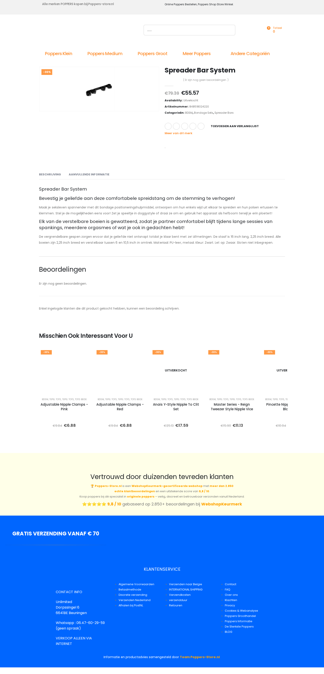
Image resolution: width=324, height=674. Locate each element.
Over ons (231, 595)
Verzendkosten (180, 595)
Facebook (168, 126)
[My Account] (247, 30)
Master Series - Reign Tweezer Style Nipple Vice (232, 406)
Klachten (231, 600)
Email (201, 126)
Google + (192, 126)
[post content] (64, 370)
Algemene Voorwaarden (136, 584)
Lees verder (179, 388)
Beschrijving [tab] (50, 174)
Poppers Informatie (238, 621)
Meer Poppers (197, 53)
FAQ (227, 589)
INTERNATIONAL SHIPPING (186, 589)
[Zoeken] (230, 30)
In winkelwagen (77, 388)
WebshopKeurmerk (221, 504)
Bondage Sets (203, 113)
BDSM (189, 113)
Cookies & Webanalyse (241, 611)
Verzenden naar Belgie (185, 584)
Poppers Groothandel (240, 616)
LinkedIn (184, 126)
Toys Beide (81, 399)
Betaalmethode (130, 589)
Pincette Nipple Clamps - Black (287, 406)
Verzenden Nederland (135, 600)
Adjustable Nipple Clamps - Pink (64, 406)
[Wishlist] (256, 30)
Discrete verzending (133, 595)
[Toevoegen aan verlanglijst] (83, 355)
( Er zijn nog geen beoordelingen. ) (206, 80)
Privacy (230, 605)
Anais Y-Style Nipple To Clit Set (176, 406)
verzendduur (178, 600)
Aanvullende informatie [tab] (89, 174)
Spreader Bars (224, 113)
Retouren (175, 605)
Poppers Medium (105, 53)
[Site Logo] (88, 31)
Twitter (176, 126)
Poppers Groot (152, 53)
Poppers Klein (58, 53)
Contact (230, 584)
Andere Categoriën (250, 53)
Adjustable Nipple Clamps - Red (120, 406)
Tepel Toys (55, 399)
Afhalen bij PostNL (131, 605)
